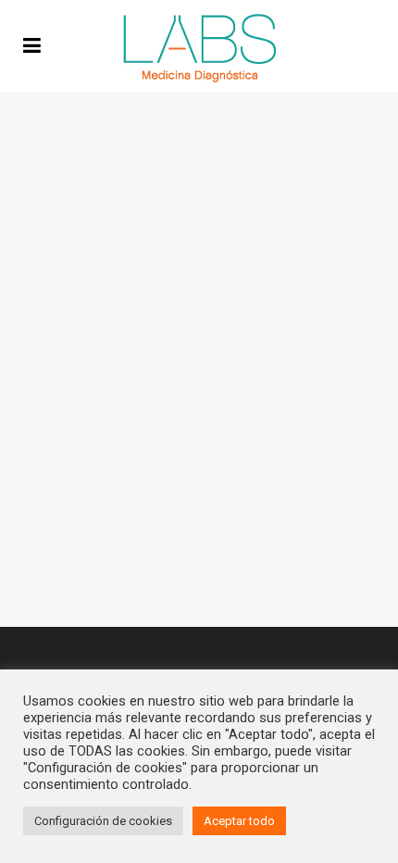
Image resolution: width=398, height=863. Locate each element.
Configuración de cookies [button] (103, 821)
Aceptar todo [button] (239, 821)
